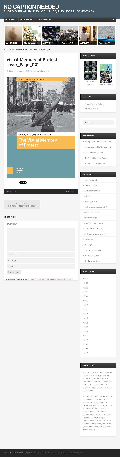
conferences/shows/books (94, 207)
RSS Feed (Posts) (91, 108)
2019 (86, 300)
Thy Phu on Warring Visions (95, 163)
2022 (86, 287)
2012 (86, 331)
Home (6, 50)
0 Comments (44, 71)
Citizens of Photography (94, 152)
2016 (86, 313)
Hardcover (90, 81)
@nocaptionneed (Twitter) (94, 104)
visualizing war (89, 261)
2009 (86, 344)
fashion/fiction (89, 217)
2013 (86, 326)
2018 (86, 305)
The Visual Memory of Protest (96, 158)
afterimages (88, 185)
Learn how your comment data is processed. (54, 279)
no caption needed (91, 228)
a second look (89, 180)
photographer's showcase (94, 234)
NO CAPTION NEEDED (31, 6)
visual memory (89, 255)
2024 (86, 278)
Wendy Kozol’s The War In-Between (98, 141)
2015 (86, 318)
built (86, 196)
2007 (86, 353)
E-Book (110, 84)
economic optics (90, 212)
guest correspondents (92, 223)
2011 (86, 335)
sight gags (88, 244)
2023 (86, 283)
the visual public (90, 250)
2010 (86, 340)
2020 (86, 296)
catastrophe (88, 201)
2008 (86, 348)
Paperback (90, 84)
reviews (87, 239)
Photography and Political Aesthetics (98, 147)
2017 (86, 309)
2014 (86, 322)
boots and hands (90, 190)
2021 (86, 291)
